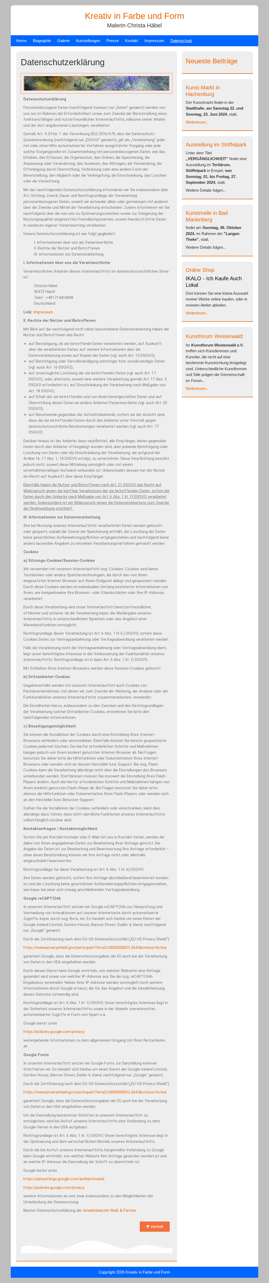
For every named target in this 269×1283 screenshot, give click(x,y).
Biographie (42, 40)
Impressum (154, 40)
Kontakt (131, 40)
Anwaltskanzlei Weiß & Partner (109, 1210)
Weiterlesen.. (197, 122)
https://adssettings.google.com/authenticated (63, 1179)
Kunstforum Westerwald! (214, 336)
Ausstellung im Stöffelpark (216, 144)
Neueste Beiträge (211, 61)
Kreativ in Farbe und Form (134, 16)
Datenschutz (181, 40)
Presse (112, 40)
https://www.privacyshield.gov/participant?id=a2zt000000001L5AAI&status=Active (95, 947)
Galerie (63, 40)
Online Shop (200, 270)
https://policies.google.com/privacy (53, 1031)
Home (21, 40)
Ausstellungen (88, 40)
